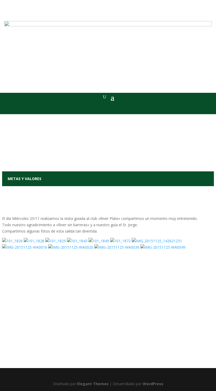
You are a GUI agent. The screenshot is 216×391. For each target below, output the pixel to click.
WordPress (153, 383)
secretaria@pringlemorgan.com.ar (109, 361)
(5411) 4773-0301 (96, 345)
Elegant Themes (93, 383)
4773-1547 (108, 355)
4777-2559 (123, 345)
